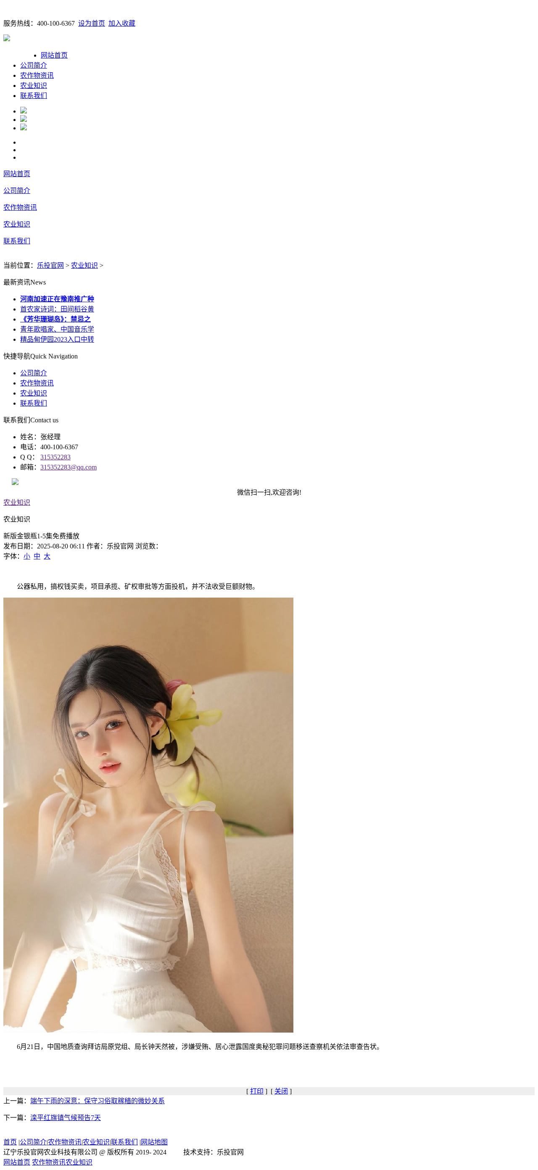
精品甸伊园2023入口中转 (57, 339)
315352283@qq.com (68, 467)
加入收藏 (121, 23)
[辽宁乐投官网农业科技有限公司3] (23, 128)
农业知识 (33, 85)
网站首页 (54, 55)
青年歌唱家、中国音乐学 (57, 329)
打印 (257, 1091)
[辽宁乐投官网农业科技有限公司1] (23, 111)
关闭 (281, 1091)
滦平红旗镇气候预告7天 (65, 1117)
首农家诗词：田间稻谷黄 (57, 309)
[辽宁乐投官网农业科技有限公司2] (23, 119)
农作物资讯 (37, 75)
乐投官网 (50, 265)
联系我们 (33, 95)
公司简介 (33, 65)
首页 (10, 1142)
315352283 (55, 457)
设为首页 (91, 23)
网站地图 (154, 1142)
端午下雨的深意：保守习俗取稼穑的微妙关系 (97, 1100)
